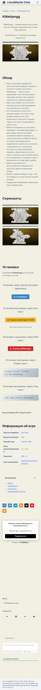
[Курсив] (7, 651)
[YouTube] (32, 505)
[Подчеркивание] (9, 651)
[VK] (4, 505)
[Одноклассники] (21, 505)
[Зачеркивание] (12, 651)
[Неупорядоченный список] (17, 651)
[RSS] (4, 511)
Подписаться (20, 536)
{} (27, 651)
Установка (12, 489)
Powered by (15, 542)
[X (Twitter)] (26, 505)
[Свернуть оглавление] (35, 478)
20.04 (24, 327)
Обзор (10, 483)
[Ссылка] (24, 651)
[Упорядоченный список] (14, 651)
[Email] (34, 616)
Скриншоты (13, 486)
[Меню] (38, 2)
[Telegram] (15, 505)
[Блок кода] (22, 651)
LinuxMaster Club (18, 2)
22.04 (29, 327)
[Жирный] (4, 651)
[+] (29, 651)
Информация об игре (16, 491)
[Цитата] (19, 651)
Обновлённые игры (11, 603)
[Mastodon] (10, 505)
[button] (20, 215)
